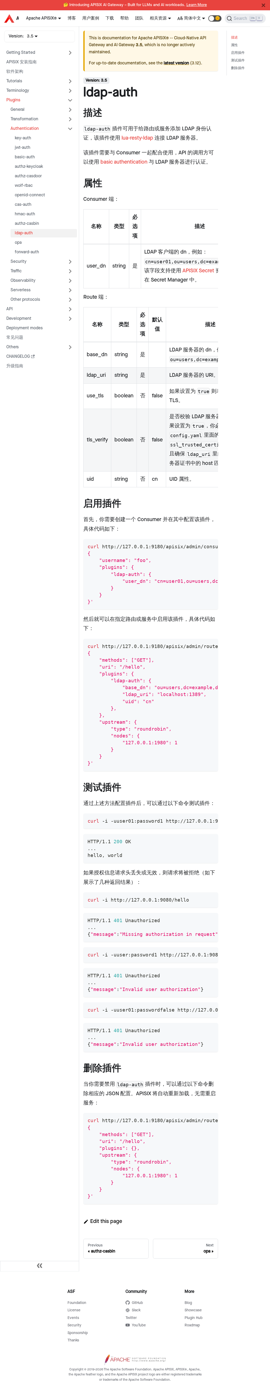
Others (12, 347)
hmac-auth (25, 214)
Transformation (24, 119)
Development (18, 318)
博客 (72, 18)
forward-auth (27, 252)
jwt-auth (22, 147)
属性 (234, 45)
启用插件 (238, 53)
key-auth (23, 138)
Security (18, 261)
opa (18, 242)
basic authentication (123, 162)
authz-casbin (27, 223)
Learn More (196, 5)
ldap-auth (24, 233)
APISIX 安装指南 (21, 62)
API (9, 309)
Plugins (13, 100)
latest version (176, 63)
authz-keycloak (29, 166)
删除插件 (238, 68)
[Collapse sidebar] (39, 1266)
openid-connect (30, 195)
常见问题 (14, 337)
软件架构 (14, 71)
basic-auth (25, 157)
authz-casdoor (28, 176)
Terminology (17, 90)
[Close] (263, 5)
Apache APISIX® (41, 18)
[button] (214, 18)
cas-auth (23, 204)
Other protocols (25, 299)
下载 (109, 18)
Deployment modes (24, 328)
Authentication (25, 128)
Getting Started (20, 52)
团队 (139, 18)
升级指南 (14, 366)
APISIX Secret (198, 271)
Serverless (21, 290)
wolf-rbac (24, 185)
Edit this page (106, 1221)
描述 (234, 38)
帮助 (124, 18)
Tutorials (14, 81)
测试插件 (238, 61)
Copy (209, 545)
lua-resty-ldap (137, 138)
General (18, 109)
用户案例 (90, 18)
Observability (23, 280)
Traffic (16, 271)
